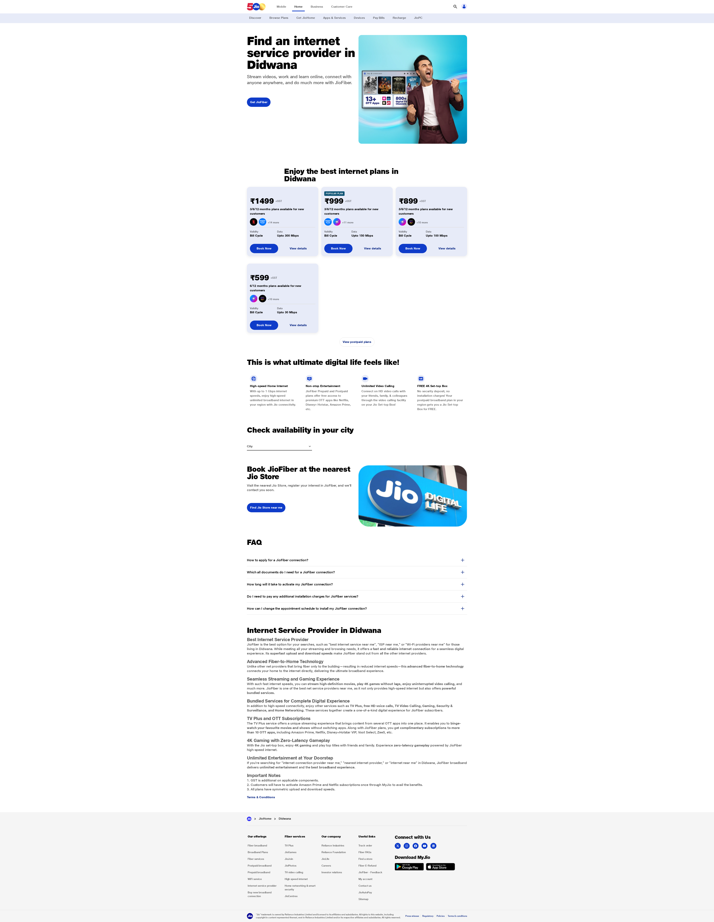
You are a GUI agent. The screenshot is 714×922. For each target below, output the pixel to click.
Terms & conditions (457, 916)
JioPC (418, 18)
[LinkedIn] (433, 846)
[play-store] (409, 867)
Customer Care (341, 6)
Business (317, 6)
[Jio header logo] (256, 6)
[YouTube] (424, 846)
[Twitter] (398, 846)
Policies (441, 916)
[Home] (249, 819)
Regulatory (427, 916)
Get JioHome (305, 18)
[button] (455, 6)
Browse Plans (278, 18)
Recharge (399, 18)
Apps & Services (334, 18)
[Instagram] (407, 846)
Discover (255, 18)
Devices (359, 18)
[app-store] (440, 867)
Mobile (281, 6)
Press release (412, 916)
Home (298, 6)
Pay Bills (379, 18)
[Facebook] (416, 846)
